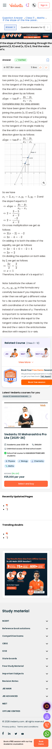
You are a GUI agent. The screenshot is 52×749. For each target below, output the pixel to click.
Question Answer (12, 18)
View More (24, 362)
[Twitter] (16, 734)
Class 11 (30, 18)
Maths (40, 18)
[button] (10, 354)
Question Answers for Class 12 (36, 27)
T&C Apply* (45, 376)
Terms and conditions (27, 726)
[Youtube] (22, 734)
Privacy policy (9, 726)
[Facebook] (3, 734)
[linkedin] (9, 734)
